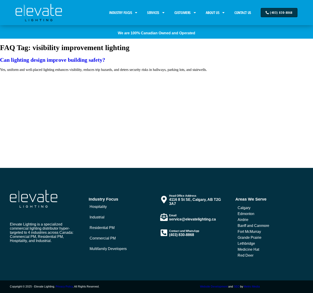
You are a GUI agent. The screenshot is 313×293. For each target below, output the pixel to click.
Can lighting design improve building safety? (52, 60)
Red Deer (245, 255)
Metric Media (252, 286)
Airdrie (243, 220)
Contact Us (242, 12)
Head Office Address (182, 195)
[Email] (164, 217)
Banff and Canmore (253, 226)
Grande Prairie (249, 237)
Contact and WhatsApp (184, 231)
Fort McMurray (249, 232)
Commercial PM (103, 238)
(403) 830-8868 (181, 235)
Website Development (214, 286)
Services (153, 12)
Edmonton (246, 214)
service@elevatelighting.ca (192, 219)
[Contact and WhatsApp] (164, 233)
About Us (212, 12)
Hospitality (98, 207)
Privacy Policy (64, 286)
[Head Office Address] (164, 199)
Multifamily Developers (108, 249)
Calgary (244, 208)
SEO (236, 286)
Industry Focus (120, 12)
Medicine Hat (248, 249)
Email (172, 215)
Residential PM (102, 228)
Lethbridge (246, 243)
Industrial (97, 217)
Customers (182, 12)
